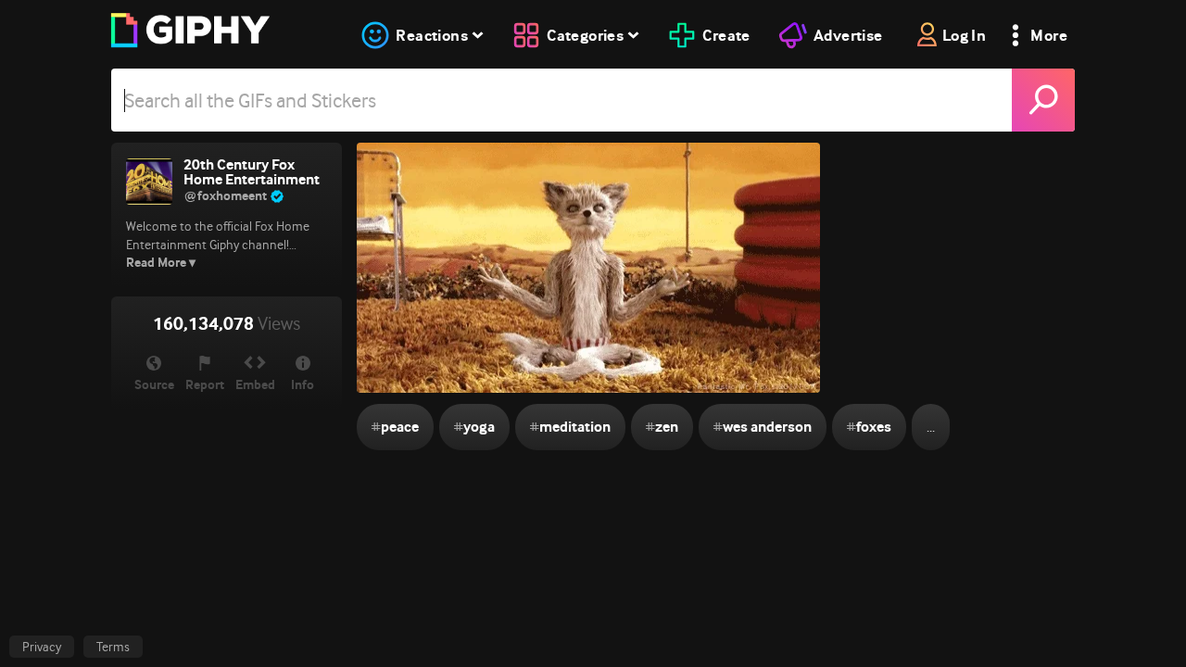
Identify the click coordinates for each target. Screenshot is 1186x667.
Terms (113, 646)
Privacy (41, 646)
